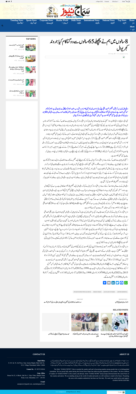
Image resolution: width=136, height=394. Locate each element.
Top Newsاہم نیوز (122, 21)
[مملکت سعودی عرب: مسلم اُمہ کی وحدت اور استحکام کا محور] (31, 47)
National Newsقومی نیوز (109, 21)
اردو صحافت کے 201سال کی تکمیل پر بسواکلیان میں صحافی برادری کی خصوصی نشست (62, 302)
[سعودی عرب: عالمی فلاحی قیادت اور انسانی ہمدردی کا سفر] (31, 93)
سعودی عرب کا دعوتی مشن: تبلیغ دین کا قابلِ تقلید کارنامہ (16, 57)
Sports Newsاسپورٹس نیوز (31, 21)
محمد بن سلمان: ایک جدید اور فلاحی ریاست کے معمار (16, 81)
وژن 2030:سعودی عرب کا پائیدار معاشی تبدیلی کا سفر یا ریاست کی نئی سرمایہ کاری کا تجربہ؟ (16, 69)
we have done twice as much (82, 292)
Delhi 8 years (97, 292)
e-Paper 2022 (99, 1)
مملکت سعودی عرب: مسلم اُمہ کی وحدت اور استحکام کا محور (16, 46)
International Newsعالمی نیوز (91, 21)
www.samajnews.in (121, 54)
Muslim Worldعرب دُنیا (62, 21)
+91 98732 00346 (39, 369)
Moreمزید (132, 28)
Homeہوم (131, 21)
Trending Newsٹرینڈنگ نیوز (16, 21)
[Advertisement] (22, 135)
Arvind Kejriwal (122, 292)
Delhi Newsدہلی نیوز (76, 21)
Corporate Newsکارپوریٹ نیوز (46, 21)
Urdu (120, 392)
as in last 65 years (109, 292)
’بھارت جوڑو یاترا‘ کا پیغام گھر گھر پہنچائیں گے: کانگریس (58, 334)
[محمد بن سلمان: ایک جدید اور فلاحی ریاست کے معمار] (31, 82)
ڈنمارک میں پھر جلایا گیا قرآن (121, 302)
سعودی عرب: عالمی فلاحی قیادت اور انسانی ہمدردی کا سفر (17, 92)
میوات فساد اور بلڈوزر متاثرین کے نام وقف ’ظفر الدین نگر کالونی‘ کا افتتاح (86, 335)
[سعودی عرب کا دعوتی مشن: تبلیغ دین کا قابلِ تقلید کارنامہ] (31, 58)
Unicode (107, 1)
